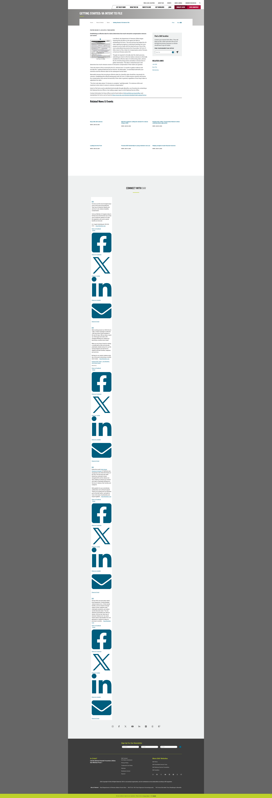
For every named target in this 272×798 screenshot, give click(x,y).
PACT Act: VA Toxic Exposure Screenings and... (141, 787)
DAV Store (155, 761)
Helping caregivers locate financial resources (164, 145)
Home (91, 22)
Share (178, 22)
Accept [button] (154, 796)
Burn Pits (154, 67)
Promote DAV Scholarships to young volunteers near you (135, 145)
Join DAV (154, 64)
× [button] (270, 795)
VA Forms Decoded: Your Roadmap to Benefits (168, 787)
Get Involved (159, 7)
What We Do (134, 7)
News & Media (178, 3)
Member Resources (191, 3)
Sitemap (123, 768)
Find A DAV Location (149, 3)
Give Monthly (193, 7)
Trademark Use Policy (127, 765)
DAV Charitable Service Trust (159, 764)
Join (170, 7)
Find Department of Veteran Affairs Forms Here (113, 787)
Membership (155, 70)
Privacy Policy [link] (146, 796)
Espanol (123, 773)
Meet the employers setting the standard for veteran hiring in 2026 (134, 122)
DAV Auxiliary (155, 770)
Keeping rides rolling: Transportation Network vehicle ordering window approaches (166, 122)
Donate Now (181, 7)
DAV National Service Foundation (160, 767)
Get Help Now (121, 7)
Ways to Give (146, 7)
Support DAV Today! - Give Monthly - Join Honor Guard (101, 362)
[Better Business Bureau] (105, 772)
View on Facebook (96, 228)
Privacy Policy (124, 762)
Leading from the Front (96, 145)
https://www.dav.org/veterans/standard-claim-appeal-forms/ (129, 95)
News (108, 22)
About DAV (161, 3)
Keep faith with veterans (96, 121)
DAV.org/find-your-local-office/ (132, 93)
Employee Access (125, 771)
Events (169, 3)
